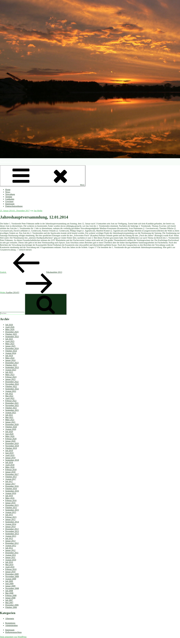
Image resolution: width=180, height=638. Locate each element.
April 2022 (9, 398)
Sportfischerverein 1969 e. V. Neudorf (16, 162)
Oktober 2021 (11, 408)
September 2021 (12, 410)
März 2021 (9, 420)
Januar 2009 (10, 586)
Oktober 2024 (11, 351)
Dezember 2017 (12, 474)
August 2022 (10, 391)
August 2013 (10, 536)
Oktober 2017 (11, 477)
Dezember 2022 (12, 382)
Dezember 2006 (12, 605)
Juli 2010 (9, 562)
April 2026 (9, 327)
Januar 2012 (10, 550)
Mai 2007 (9, 602)
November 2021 (12, 405)
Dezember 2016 (12, 486)
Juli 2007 (9, 600)
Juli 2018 (9, 462)
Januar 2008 (10, 598)
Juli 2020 (9, 431)
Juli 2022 (9, 393)
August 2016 (10, 493)
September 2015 (12, 510)
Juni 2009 (9, 583)
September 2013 (12, 534)
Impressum (9, 204)
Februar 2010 (10, 569)
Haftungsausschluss (13, 632)
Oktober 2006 (11, 607)
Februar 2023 (10, 377)
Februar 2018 (10, 469)
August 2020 (10, 429)
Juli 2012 (9, 548)
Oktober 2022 (11, 386)
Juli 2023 (9, 372)
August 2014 (10, 524)
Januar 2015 (10, 519)
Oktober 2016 (11, 488)
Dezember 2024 (12, 348)
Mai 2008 (9, 593)
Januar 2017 (10, 484)
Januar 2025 (10, 346)
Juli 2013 (9, 538)
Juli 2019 (9, 450)
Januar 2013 (10, 541)
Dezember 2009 (12, 574)
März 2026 (9, 329)
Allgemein (9, 618)
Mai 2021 (9, 417)
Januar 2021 (10, 422)
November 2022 (12, 384)
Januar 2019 (10, 458)
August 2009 (10, 579)
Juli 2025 (9, 339)
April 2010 (9, 567)
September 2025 (12, 336)
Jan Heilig (38, 211)
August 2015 (10, 512)
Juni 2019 (9, 453)
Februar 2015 (10, 517)
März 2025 (9, 344)
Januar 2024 (10, 360)
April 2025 (9, 341)
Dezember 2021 (12, 403)
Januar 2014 (10, 526)
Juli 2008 (9, 591)
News (7, 192)
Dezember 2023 (12, 363)
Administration (11, 625)
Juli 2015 (9, 515)
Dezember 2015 (12, 505)
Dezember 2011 (11, 553)
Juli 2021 (9, 415)
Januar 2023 (10, 379)
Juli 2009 (9, 581)
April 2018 (9, 465)
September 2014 (12, 522)
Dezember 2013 (12, 529)
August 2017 (10, 479)
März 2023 (9, 374)
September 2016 (12, 491)
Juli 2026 (9, 325)
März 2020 (9, 436)
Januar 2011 (10, 557)
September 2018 (12, 460)
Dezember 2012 (12, 543)
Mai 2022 (9, 396)
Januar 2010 (10, 572)
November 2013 (12, 531)
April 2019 (9, 455)
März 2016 (9, 498)
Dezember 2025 (12, 332)
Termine (8, 197)
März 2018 (9, 467)
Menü (82, 185)
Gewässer (9, 201)
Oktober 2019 (11, 448)
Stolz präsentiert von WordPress (13, 637)
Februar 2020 (10, 439)
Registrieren (10, 623)
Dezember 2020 (12, 424)
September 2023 (12, 367)
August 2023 (10, 370)
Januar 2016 (10, 503)
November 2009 (12, 576)
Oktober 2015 (11, 507)
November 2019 (12, 446)
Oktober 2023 (11, 365)
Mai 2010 (9, 564)
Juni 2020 (9, 434)
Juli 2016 (9, 496)
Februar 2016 (10, 500)
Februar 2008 (10, 595)
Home (7, 189)
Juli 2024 (9, 355)
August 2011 (10, 555)
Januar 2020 (10, 441)
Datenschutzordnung (14, 206)
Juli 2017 (9, 481)
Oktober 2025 (11, 334)
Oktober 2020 (11, 427)
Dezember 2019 (12, 443)
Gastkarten (9, 199)
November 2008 (12, 588)
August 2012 (10, 545)
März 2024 (9, 358)
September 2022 (12, 389)
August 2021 (10, 412)
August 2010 (10, 560)
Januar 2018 (10, 472)
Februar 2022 (10, 401)
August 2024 (10, 353)
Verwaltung (10, 194)
